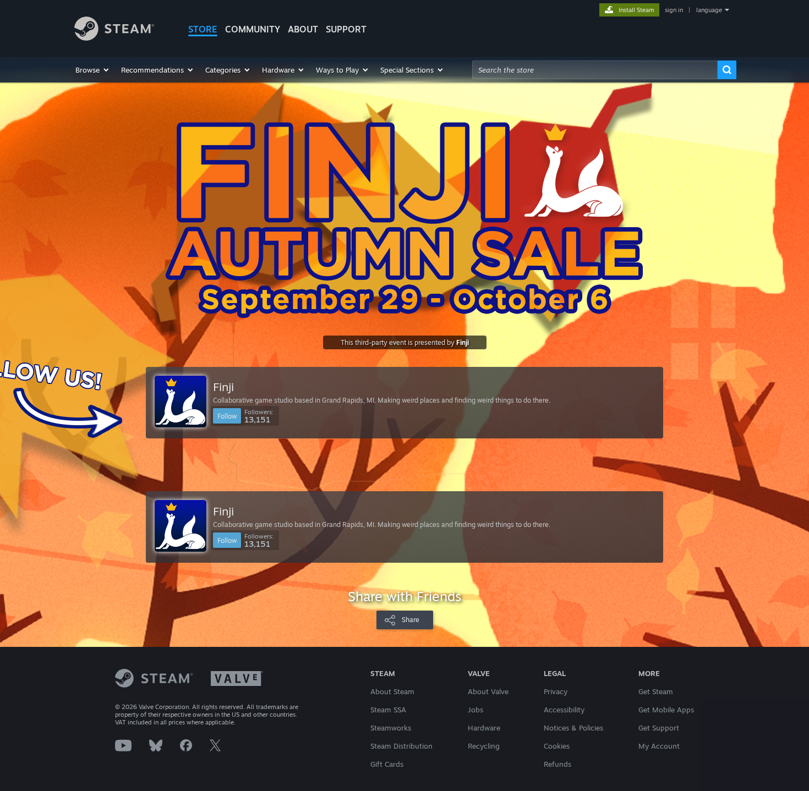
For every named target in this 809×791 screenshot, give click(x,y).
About (303, 29)
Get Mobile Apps (666, 709)
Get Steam (655, 691)
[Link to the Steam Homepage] (114, 37)
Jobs (475, 709)
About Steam (392, 691)
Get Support (658, 727)
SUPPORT (346, 29)
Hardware (484, 727)
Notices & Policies (573, 727)
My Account (659, 745)
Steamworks (390, 727)
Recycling (484, 745)
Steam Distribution (401, 745)
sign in (674, 10)
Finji (462, 342)
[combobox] (595, 70)
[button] (93, 70)
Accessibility (564, 709)
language (709, 10)
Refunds (557, 764)
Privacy (555, 691)
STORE (202, 29)
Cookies (557, 745)
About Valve (488, 691)
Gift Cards (386, 764)
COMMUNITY (252, 29)
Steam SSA (388, 709)
